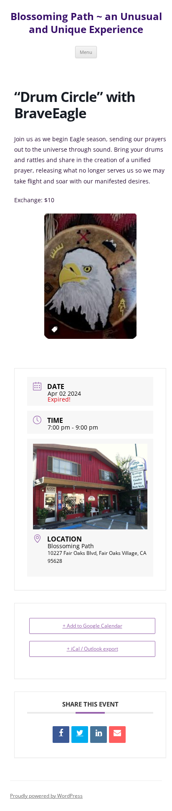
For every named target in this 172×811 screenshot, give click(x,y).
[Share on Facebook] (61, 734)
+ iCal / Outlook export (92, 648)
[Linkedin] (98, 734)
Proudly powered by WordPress (46, 795)
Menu (86, 52)
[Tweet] (79, 734)
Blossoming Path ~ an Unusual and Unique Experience (86, 23)
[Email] (117, 734)
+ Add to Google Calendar (92, 625)
